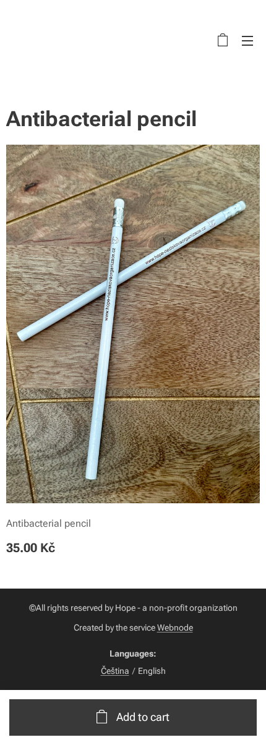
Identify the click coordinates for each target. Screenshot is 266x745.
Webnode (175, 627)
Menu (247, 40)
